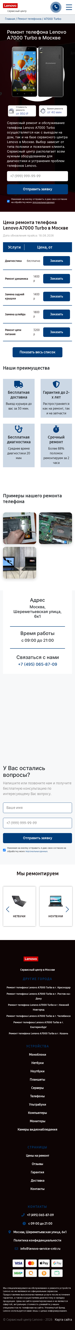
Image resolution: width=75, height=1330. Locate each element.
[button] (7, 909)
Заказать (56, 261)
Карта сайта (63, 1319)
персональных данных (43, 202)
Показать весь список (37, 352)
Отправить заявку (37, 189)
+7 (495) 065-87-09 (37, 664)
